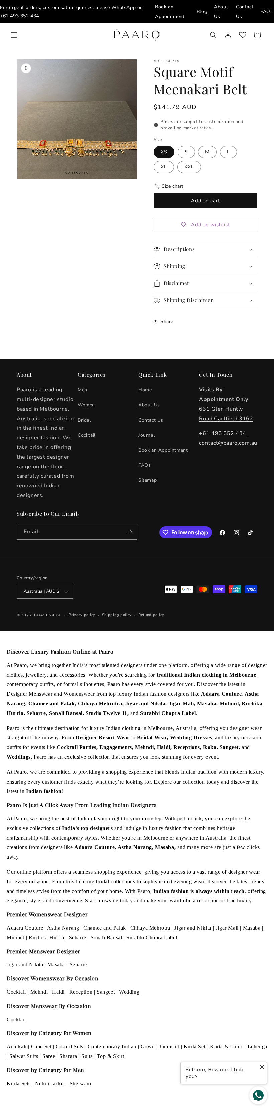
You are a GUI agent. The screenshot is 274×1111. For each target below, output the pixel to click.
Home (145, 390)
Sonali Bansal (106, 937)
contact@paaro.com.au (228, 443)
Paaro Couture (47, 615)
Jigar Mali (227, 928)
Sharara (68, 1056)
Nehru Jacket (50, 1083)
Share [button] (166, 321)
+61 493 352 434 (19, 16)
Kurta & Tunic (226, 1046)
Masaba (252, 928)
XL (164, 167)
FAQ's (267, 11)
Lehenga (257, 1046)
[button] (14, 35)
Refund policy (151, 614)
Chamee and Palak (104, 928)
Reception (80, 992)
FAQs (144, 465)
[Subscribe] (129, 532)
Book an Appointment (163, 450)
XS (164, 152)
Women (86, 405)
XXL (189, 167)
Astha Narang (63, 928)
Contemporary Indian (112, 1046)
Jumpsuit (169, 1046)
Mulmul (16, 937)
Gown (148, 1046)
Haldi (58, 992)
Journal (146, 435)
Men (82, 390)
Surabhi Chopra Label (151, 937)
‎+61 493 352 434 (222, 433)
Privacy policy (81, 614)
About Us (149, 405)
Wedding (129, 992)
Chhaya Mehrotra (150, 928)
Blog (202, 11)
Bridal (84, 420)
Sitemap (147, 480)
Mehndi (39, 992)
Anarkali (17, 1046)
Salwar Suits (23, 1056)
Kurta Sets (19, 1083)
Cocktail (87, 435)
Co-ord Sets (69, 1046)
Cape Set (41, 1046)
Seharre (77, 937)
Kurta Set (195, 1046)
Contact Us (150, 420)
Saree (48, 1056)
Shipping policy (117, 614)
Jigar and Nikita (192, 928)
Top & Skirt (110, 1056)
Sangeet (106, 992)
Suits (87, 1056)
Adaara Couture (25, 928)
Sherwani (80, 1083)
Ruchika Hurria (46, 937)
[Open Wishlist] (242, 35)
